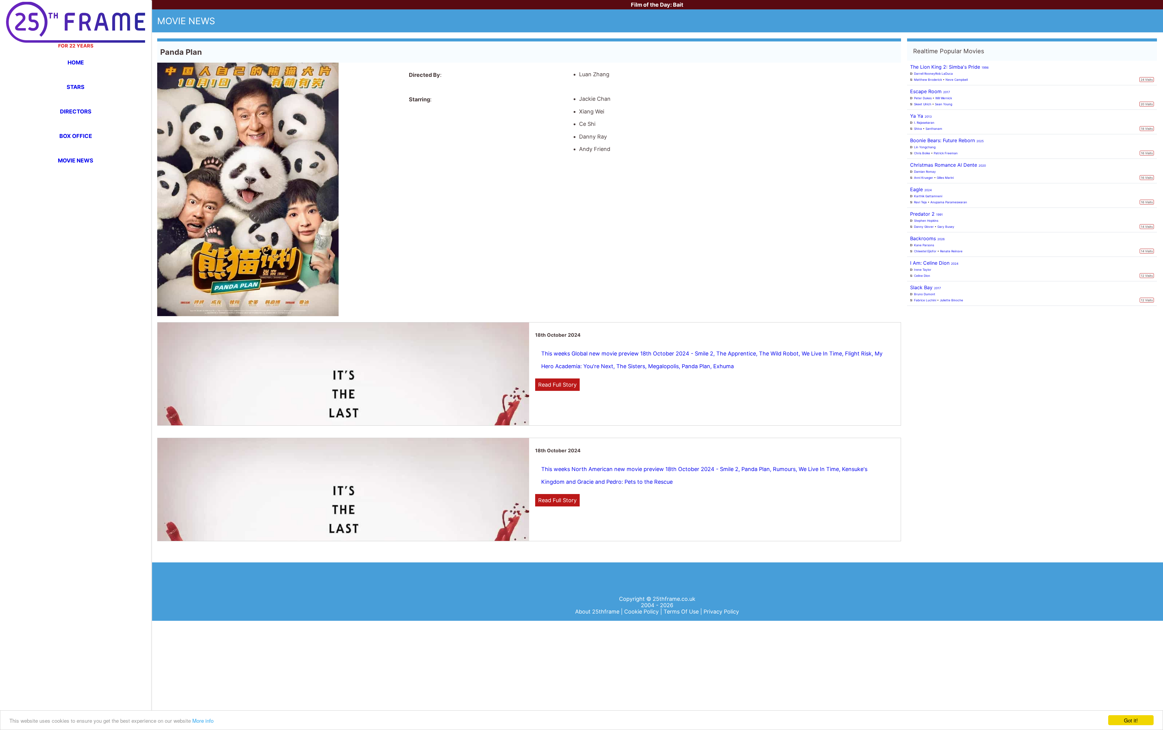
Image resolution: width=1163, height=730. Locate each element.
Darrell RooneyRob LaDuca (933, 73)
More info (203, 720)
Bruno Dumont (924, 294)
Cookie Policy (642, 611)
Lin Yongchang (925, 147)
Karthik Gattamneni (928, 196)
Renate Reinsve (951, 251)
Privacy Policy (721, 611)
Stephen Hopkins (926, 220)
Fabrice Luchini (925, 300)
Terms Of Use (682, 611)
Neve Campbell (957, 79)
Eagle (921, 189)
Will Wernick (943, 98)
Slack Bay (925, 287)
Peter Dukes (923, 98)
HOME (76, 62)
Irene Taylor (922, 269)
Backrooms (927, 238)
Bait (678, 5)
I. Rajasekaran (924, 122)
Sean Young (943, 104)
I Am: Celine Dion (934, 263)
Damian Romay (925, 171)
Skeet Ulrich (922, 104)
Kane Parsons (924, 245)
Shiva (918, 128)
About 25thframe (598, 611)
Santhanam (934, 128)
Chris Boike (922, 153)
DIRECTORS (75, 111)
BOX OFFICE (75, 136)
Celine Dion (922, 275)
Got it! (1131, 720)
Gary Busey (945, 226)
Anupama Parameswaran (948, 202)
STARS (75, 87)
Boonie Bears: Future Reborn (947, 140)
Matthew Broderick (928, 79)
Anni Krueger (923, 177)
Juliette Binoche (951, 300)
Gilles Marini (945, 177)
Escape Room (930, 91)
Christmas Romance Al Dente (948, 165)
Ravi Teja (920, 202)
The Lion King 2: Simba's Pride (949, 67)
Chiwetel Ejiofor (925, 251)
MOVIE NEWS (75, 160)
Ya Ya (921, 116)
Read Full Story (557, 384)
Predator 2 (926, 214)
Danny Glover (924, 226)
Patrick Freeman (946, 153)
